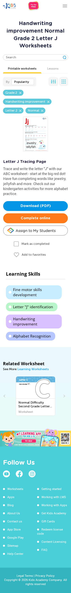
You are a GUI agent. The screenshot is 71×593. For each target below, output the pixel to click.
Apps (10, 497)
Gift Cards (48, 521)
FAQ (44, 550)
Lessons (53, 68)
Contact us (14, 521)
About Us (13, 513)
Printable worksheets (22, 68)
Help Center (15, 554)
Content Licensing (53, 542)
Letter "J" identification (33, 306)
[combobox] (22, 82)
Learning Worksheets (33, 369)
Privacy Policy (45, 576)
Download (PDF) (35, 206)
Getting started (51, 489)
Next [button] (64, 396)
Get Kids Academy (53, 513)
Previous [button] (5, 396)
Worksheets (15, 489)
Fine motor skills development (27, 292)
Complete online (35, 218)
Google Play (15, 537)
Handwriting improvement (25, 321)
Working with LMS (53, 497)
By (7, 82)
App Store (14, 529)
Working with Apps (54, 505)
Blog (10, 505)
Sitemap (12, 546)
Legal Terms (25, 576)
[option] (35, 396)
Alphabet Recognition (32, 336)
